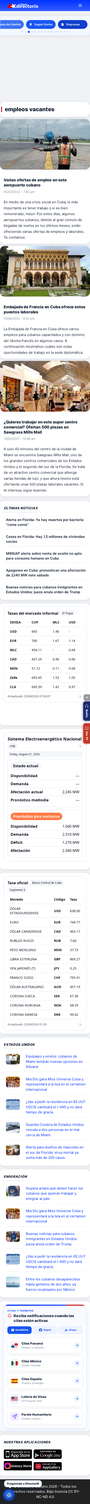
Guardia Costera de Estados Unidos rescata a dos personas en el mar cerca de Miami (55, 1129)
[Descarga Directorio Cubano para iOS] (18, 1457)
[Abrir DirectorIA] (9, 1495)
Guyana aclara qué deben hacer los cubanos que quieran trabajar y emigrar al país (54, 1193)
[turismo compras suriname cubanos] (15, 1191)
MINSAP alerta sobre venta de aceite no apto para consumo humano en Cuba (44, 555)
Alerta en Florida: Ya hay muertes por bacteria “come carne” (45, 522)
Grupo (72, 1329)
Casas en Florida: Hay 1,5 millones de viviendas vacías (45, 539)
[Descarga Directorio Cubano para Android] (47, 1457)
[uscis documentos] (15, 1104)
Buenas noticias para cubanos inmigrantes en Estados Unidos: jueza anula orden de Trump (44, 589)
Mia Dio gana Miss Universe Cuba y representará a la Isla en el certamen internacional (56, 1084)
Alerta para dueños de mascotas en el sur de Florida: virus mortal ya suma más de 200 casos (55, 1152)
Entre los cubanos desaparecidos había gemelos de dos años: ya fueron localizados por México (53, 1284)
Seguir (47, 1329)
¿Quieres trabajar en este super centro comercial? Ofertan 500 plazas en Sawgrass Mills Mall (41, 427)
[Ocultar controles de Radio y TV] (87, 697)
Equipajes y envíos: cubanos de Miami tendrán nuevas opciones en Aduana (54, 1061)
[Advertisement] (45, 69)
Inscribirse (21, 1329)
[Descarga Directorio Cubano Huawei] (47, 1469)
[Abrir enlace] (15, 1059)
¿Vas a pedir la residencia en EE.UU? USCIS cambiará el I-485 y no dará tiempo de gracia (55, 1107)
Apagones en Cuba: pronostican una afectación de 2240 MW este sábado (46, 572)
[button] (86, 711)
